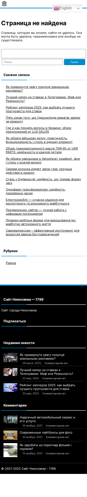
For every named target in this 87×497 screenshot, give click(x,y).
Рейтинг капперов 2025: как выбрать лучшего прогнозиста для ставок (40, 109)
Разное (11, 263)
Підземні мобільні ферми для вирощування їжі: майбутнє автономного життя (41, 222)
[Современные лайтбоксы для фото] (10, 435)
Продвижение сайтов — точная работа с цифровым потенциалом (36, 211)
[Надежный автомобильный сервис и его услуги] (10, 419)
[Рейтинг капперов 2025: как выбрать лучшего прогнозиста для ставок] (10, 387)
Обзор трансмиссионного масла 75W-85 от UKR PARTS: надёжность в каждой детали (42, 150)
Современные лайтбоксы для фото (46, 432)
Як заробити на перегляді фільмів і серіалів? (45, 447)
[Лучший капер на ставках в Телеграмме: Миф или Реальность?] (10, 372)
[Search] (80, 53)
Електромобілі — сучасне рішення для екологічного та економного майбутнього (37, 201)
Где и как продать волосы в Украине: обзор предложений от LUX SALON (38, 129)
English (65, 8)
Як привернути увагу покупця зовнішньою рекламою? (42, 356)
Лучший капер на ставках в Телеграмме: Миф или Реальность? (46, 371)
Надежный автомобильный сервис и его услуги (47, 419)
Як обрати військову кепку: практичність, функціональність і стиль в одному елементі (39, 140)
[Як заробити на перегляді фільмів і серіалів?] (10, 450)
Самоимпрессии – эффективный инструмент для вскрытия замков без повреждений (42, 232)
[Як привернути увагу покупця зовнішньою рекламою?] (10, 357)
